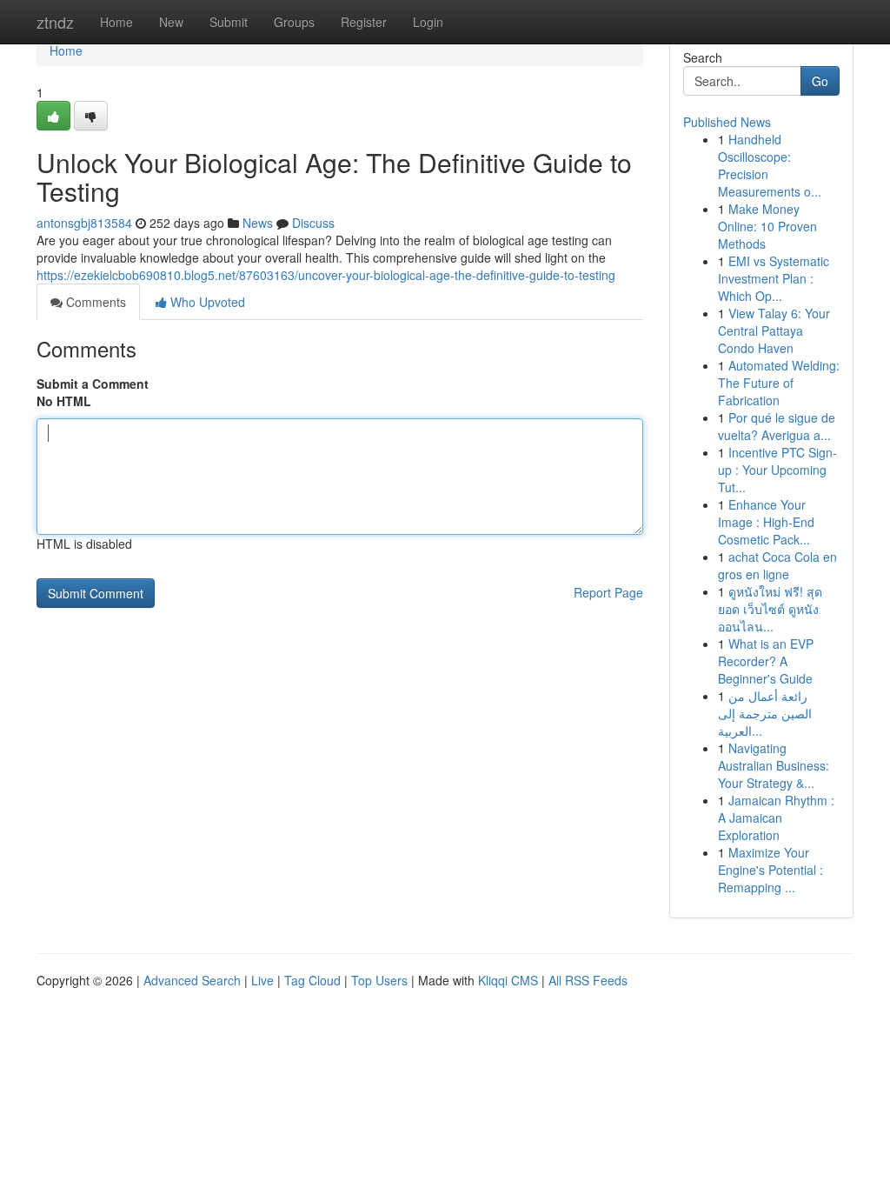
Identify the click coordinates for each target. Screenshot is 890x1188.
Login (428, 21)
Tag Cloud (312, 980)
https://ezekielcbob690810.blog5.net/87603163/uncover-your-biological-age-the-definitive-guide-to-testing (326, 275)
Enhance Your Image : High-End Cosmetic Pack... (766, 522)
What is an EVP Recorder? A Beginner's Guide (766, 661)
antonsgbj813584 (84, 222)
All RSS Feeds (588, 980)
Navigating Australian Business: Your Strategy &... (773, 765)
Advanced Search (192, 980)
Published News (727, 121)
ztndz (55, 21)
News (257, 222)
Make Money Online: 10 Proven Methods (767, 226)
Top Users (379, 980)
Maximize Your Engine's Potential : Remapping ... (770, 870)
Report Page (608, 592)
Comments (94, 301)
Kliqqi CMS (508, 980)
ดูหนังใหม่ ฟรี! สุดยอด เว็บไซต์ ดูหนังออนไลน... (770, 609)
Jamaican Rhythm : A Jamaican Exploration (776, 817)
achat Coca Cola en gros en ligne (777, 565)
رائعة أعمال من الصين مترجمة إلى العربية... (765, 713)
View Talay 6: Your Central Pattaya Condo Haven (774, 330)
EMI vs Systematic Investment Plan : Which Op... (773, 278)
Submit (228, 21)
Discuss (313, 222)
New (171, 21)
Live (262, 980)
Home (116, 21)
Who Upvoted (206, 301)
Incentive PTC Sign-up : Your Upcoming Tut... (777, 470)
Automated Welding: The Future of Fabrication (779, 383)
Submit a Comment (93, 383)
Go (820, 81)
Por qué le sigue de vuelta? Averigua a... (776, 426)
